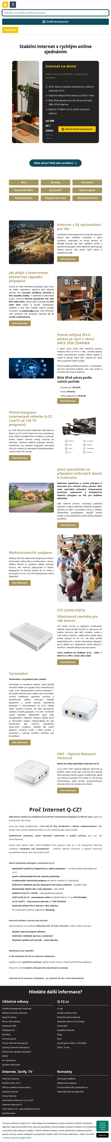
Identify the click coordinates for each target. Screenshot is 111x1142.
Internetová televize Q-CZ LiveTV (18, 1100)
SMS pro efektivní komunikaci (16, 1087)
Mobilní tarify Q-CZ (11, 1083)
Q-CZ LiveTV (55, 190)
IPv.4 (23, 182)
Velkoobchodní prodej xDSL (70, 1091)
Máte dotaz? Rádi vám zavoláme (53, 163)
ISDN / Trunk (63, 1047)
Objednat (10, 30)
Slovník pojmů (9, 1038)
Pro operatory (9, 1060)
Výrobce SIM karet (11, 1064)
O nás (60, 1008)
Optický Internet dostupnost (15, 1047)
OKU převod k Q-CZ (87, 198)
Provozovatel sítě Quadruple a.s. (72, 1087)
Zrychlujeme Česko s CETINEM (71, 1043)
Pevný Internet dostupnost (15, 1043)
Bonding (55, 182)
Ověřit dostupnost (57, 21)
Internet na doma (10, 1078)
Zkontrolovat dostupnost (79, 129)
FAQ (59, 1038)
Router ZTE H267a (23, 190)
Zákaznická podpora (67, 1083)
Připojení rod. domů (55, 198)
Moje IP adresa (9, 1017)
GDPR (5, 1056)
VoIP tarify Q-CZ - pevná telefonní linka (21, 1108)
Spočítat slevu (9, 1113)
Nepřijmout (102, 1135)
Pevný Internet (9, 1096)
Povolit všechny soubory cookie (102, 1126)
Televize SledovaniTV (12, 1104)
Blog (59, 1034)
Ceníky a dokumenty (67, 1012)
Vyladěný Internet (65, 1030)
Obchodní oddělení (66, 1078)
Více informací (68, 258)
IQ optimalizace (23, 198)
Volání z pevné (87, 190)
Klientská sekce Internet (68, 1017)
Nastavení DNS (9, 1025)
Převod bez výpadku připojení (16, 1051)
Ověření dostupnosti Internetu (16, 1008)
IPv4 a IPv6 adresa (11, 1021)
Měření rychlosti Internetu (14, 1012)
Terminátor (87, 182)
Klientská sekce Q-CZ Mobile (70, 1021)
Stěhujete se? (8, 1030)
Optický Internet (10, 1091)
